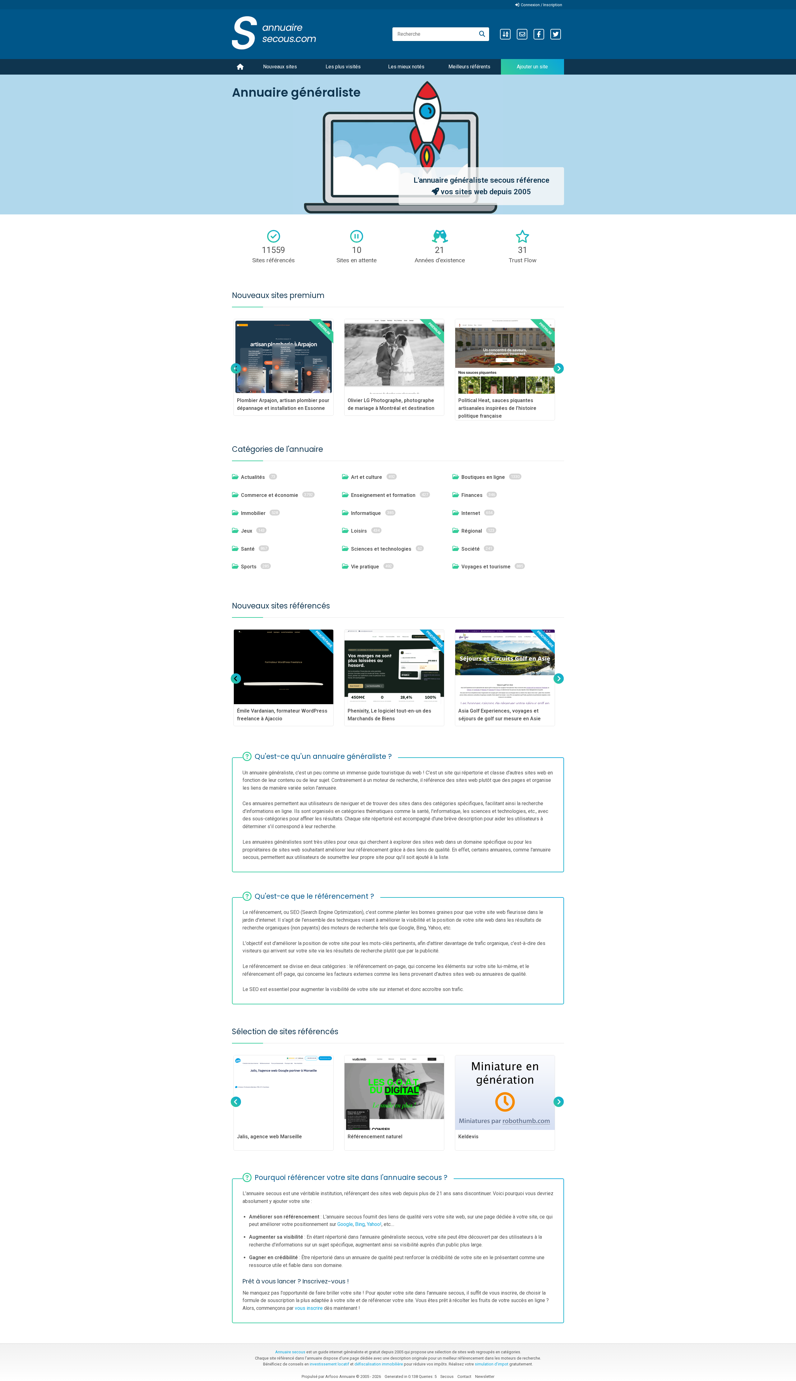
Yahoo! (374, 1224)
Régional (471, 531)
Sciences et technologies (381, 549)
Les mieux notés (406, 67)
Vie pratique (365, 567)
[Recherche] (482, 34)
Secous (447, 1376)
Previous (236, 374)
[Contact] (522, 34)
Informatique (366, 513)
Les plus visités (343, 67)
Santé (248, 549)
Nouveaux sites (280, 67)
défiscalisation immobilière (378, 1364)
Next (558, 374)
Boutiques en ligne (483, 477)
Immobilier (253, 513)
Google (345, 1224)
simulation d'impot (491, 1364)
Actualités (253, 477)
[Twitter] (555, 34)
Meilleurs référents (469, 67)
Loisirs (359, 531)
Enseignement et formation (383, 495)
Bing (360, 1224)
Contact (464, 1376)
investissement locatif (329, 1364)
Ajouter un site (532, 67)
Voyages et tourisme (486, 567)
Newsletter (484, 1376)
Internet (470, 513)
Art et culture (366, 477)
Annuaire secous (290, 1352)
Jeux (246, 531)
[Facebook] (539, 34)
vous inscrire (309, 1308)
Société (470, 549)
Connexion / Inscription (541, 4)
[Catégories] (505, 34)
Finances (472, 495)
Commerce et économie (269, 495)
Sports (249, 567)
